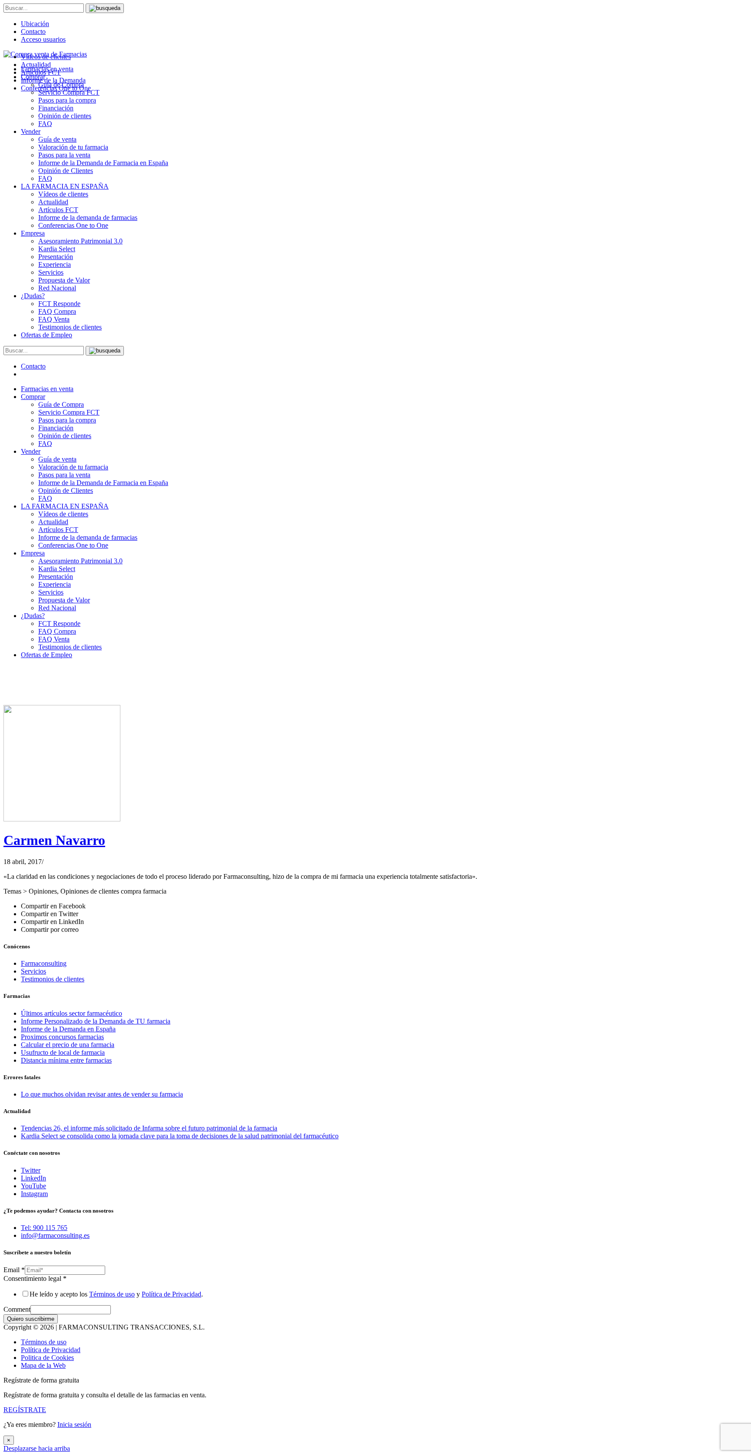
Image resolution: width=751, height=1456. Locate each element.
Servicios (50, 272)
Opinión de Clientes (65, 170)
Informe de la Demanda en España (68, 1029)
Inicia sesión (74, 1424)
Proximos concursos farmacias (62, 1036)
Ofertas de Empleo (46, 335)
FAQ (45, 123)
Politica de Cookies (47, 1357)
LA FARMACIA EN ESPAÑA (65, 186)
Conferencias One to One (73, 225)
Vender (30, 131)
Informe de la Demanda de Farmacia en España (103, 162)
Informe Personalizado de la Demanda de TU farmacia (95, 1021)
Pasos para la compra (67, 100)
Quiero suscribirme (30, 1319)
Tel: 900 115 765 (44, 1227)
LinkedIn (33, 1178)
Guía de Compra (61, 404)
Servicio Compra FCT (69, 412)
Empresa (33, 233)
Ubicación (35, 23)
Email (14, 1269)
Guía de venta (57, 139)
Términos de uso (112, 1294)
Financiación (55, 108)
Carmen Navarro (54, 840)
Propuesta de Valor (64, 280)
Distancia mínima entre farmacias (66, 1060)
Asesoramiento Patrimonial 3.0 (80, 241)
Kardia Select (56, 249)
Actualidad (53, 202)
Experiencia (54, 264)
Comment (16, 1309)
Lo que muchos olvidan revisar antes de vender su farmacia (102, 1094)
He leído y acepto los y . (116, 1294)
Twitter (30, 1170)
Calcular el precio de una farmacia (67, 1044)
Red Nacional (57, 288)
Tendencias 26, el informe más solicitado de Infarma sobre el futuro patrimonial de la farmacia (149, 1128)
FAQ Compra (57, 311)
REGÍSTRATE (24, 1409)
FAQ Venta (54, 319)
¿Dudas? (33, 295)
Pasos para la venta (64, 155)
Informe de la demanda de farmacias (87, 217)
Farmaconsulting (43, 963)
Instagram (34, 1193)
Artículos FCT (58, 209)
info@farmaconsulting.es (55, 1235)
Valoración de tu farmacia (73, 147)
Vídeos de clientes (63, 194)
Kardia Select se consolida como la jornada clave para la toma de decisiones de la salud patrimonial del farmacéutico (180, 1136)
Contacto (33, 31)
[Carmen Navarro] (61, 819)
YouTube (33, 1186)
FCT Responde (59, 303)
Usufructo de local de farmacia (63, 1052)
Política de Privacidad (171, 1294)
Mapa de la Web (43, 1365)
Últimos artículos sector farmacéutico (71, 1013)
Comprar (33, 396)
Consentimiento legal (34, 1278)
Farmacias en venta (47, 388)
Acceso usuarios (43, 39)
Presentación (55, 256)
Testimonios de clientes (70, 327)
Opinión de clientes (64, 116)
